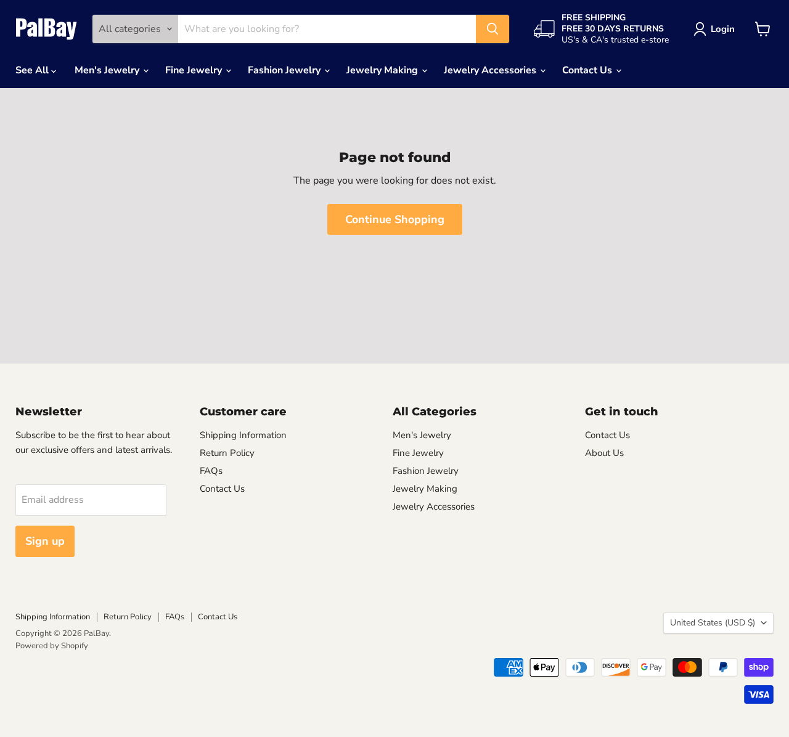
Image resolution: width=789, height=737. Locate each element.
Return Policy (227, 453)
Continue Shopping (394, 219)
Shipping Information (243, 435)
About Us (604, 453)
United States (712, 623)
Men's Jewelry (108, 70)
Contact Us (588, 70)
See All (33, 70)
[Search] (492, 29)
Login (723, 29)
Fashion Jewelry (285, 70)
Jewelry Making (383, 70)
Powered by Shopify (51, 645)
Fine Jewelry (194, 70)
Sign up (45, 541)
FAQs (211, 471)
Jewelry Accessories (491, 70)
